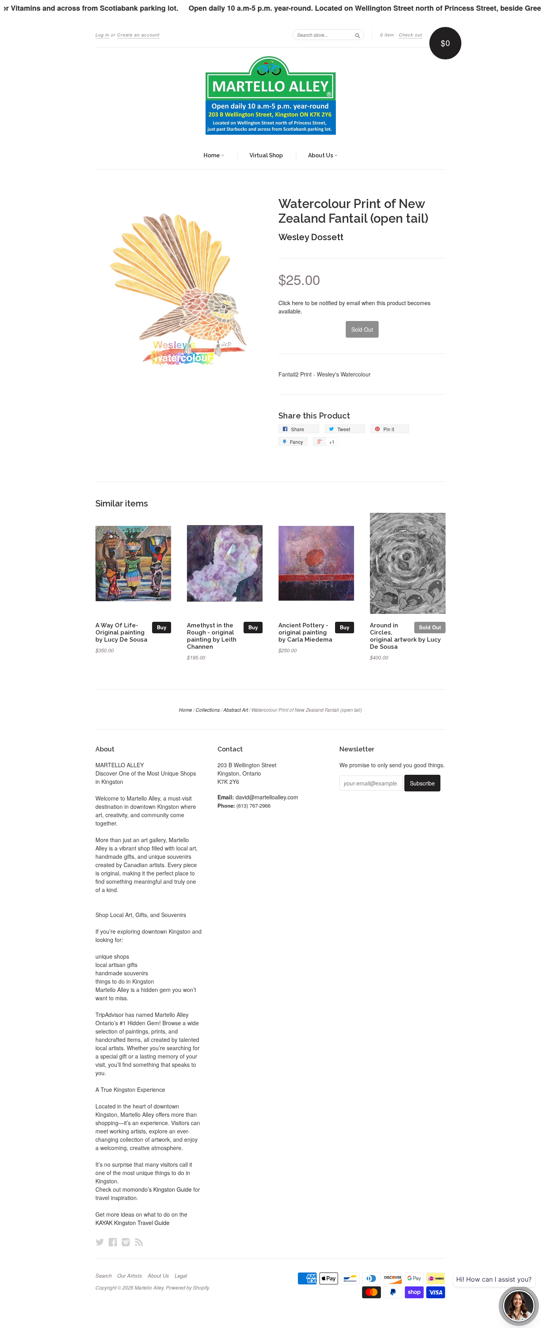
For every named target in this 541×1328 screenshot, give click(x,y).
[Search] (357, 34)
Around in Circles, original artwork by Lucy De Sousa (405, 636)
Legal (181, 1275)
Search (103, 1275)
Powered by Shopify (187, 1287)
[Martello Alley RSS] (139, 1241)
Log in (102, 35)
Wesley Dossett (310, 237)
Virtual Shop (266, 155)
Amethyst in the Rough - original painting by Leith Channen (211, 636)
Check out (410, 35)
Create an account (138, 35)
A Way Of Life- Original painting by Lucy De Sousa (121, 632)
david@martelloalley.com (267, 797)
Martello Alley (149, 1287)
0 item (387, 35)
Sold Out (430, 627)
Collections (208, 709)
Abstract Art (235, 709)
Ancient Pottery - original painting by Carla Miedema (305, 632)
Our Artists (129, 1275)
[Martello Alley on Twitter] (99, 1241)
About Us (321, 155)
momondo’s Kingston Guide (157, 1189)
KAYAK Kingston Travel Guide (132, 1223)
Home (212, 155)
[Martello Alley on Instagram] (126, 1241)
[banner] (270, 95)
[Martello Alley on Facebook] (113, 1241)
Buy (161, 627)
